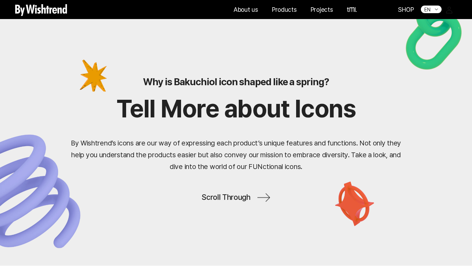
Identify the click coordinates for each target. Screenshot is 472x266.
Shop (406, 9)
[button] (352, 9)
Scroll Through (226, 197)
